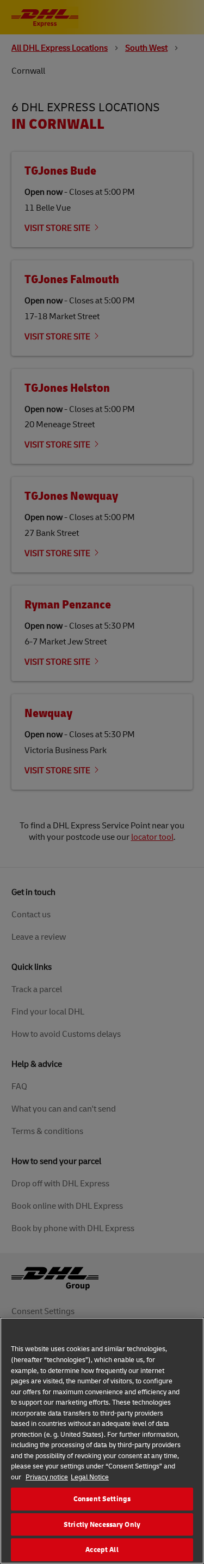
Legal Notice (90, 1477)
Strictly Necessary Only (102, 1524)
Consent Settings (102, 1498)
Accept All (101, 1549)
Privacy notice (47, 1477)
